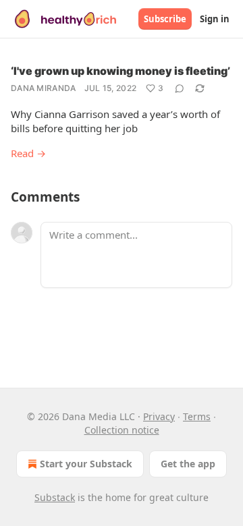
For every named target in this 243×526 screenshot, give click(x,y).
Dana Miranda (43, 88)
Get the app (188, 463)
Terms (197, 416)
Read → (28, 153)
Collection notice (121, 429)
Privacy (159, 416)
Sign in (215, 19)
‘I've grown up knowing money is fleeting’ (120, 71)
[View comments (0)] (179, 88)
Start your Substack (86, 463)
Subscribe (165, 19)
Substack (54, 497)
